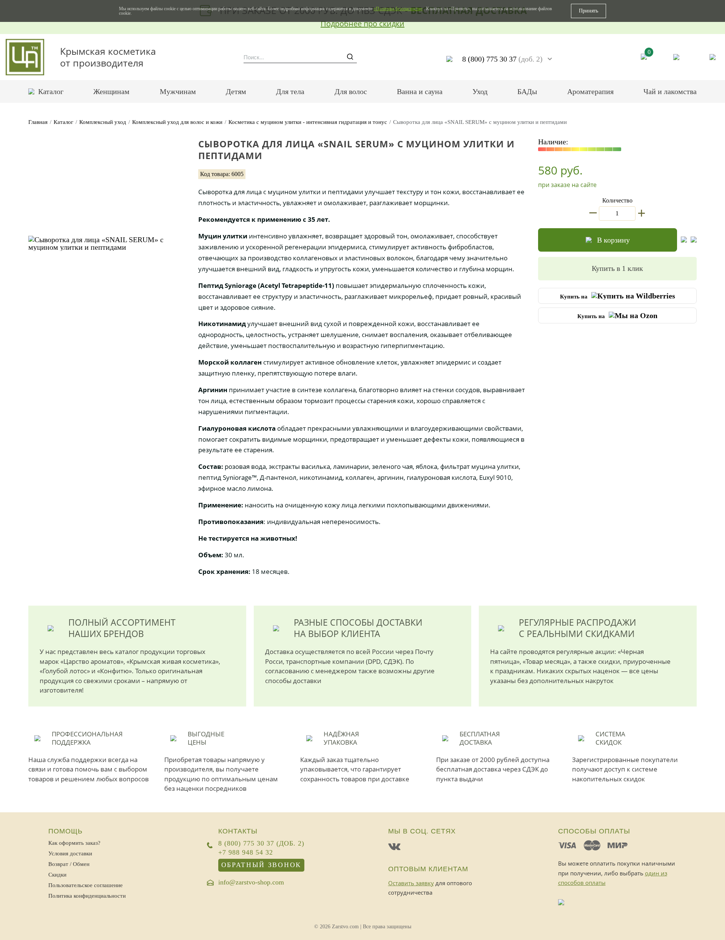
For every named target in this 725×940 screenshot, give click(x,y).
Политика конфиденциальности (87, 896)
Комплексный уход (102, 122)
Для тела (290, 91)
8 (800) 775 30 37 (502, 59)
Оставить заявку (411, 883)
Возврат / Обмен (68, 864)
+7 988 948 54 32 (245, 852)
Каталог (50, 91)
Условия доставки (70, 853)
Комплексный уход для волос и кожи (177, 122)
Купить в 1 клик (617, 268)
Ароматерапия (590, 91)
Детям (236, 91)
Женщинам (111, 91)
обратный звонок (261, 865)
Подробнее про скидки (362, 24)
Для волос (351, 91)
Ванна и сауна (420, 91)
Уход (479, 91)
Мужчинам (178, 91)
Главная (38, 122)
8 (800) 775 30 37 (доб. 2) (261, 843)
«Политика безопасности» (398, 8)
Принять (588, 11)
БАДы (527, 91)
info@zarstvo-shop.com (251, 882)
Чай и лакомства (670, 91)
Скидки (57, 875)
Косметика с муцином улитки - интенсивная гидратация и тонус (307, 122)
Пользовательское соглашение (85, 885)
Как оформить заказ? (74, 843)
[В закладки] (684, 240)
